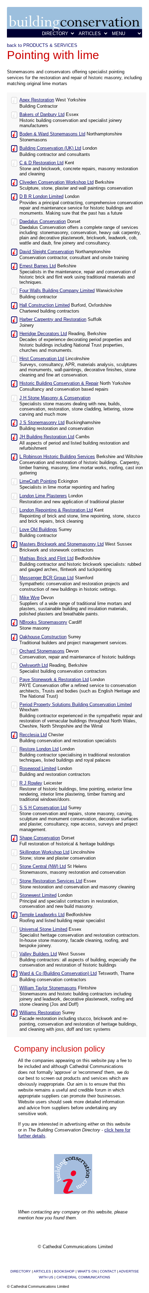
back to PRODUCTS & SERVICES (42, 45)
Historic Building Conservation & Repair (58, 383)
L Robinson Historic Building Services (57, 456)
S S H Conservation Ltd (43, 807)
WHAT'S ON (87, 1271)
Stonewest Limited (37, 895)
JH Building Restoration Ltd (46, 436)
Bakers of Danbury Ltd (41, 114)
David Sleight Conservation (46, 251)
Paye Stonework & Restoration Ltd (54, 679)
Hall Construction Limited (44, 305)
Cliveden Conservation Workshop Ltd (56, 182)
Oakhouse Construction (43, 636)
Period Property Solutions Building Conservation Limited (75, 704)
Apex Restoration (36, 99)
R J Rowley (30, 783)
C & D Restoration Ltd (41, 162)
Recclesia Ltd (33, 734)
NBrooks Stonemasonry (43, 622)
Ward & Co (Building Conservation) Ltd (58, 973)
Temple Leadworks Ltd (41, 914)
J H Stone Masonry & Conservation (54, 397)
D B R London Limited (41, 196)
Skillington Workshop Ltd (44, 852)
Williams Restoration (40, 1012)
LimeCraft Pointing (37, 481)
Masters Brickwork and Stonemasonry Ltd (61, 544)
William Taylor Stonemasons (48, 988)
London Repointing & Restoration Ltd (56, 510)
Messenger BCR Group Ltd (46, 577)
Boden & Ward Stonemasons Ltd (52, 133)
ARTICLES (42, 1271)
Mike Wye (29, 597)
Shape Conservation (39, 837)
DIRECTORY (20, 1271)
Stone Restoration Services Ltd (50, 881)
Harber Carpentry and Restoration (52, 319)
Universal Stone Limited (43, 929)
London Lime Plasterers (43, 495)
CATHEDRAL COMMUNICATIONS (83, 1277)
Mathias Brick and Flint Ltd (46, 558)
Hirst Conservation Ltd (41, 358)
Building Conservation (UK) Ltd (50, 148)
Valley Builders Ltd (38, 953)
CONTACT (108, 1271)
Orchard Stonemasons (41, 651)
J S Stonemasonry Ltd (41, 422)
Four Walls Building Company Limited (57, 290)
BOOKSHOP (64, 1271)
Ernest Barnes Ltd (37, 265)
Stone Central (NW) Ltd (42, 866)
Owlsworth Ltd (33, 665)
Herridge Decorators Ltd (43, 333)
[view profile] (14, 99)
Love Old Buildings (38, 529)
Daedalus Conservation (42, 221)
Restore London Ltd (39, 749)
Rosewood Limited (37, 768)
